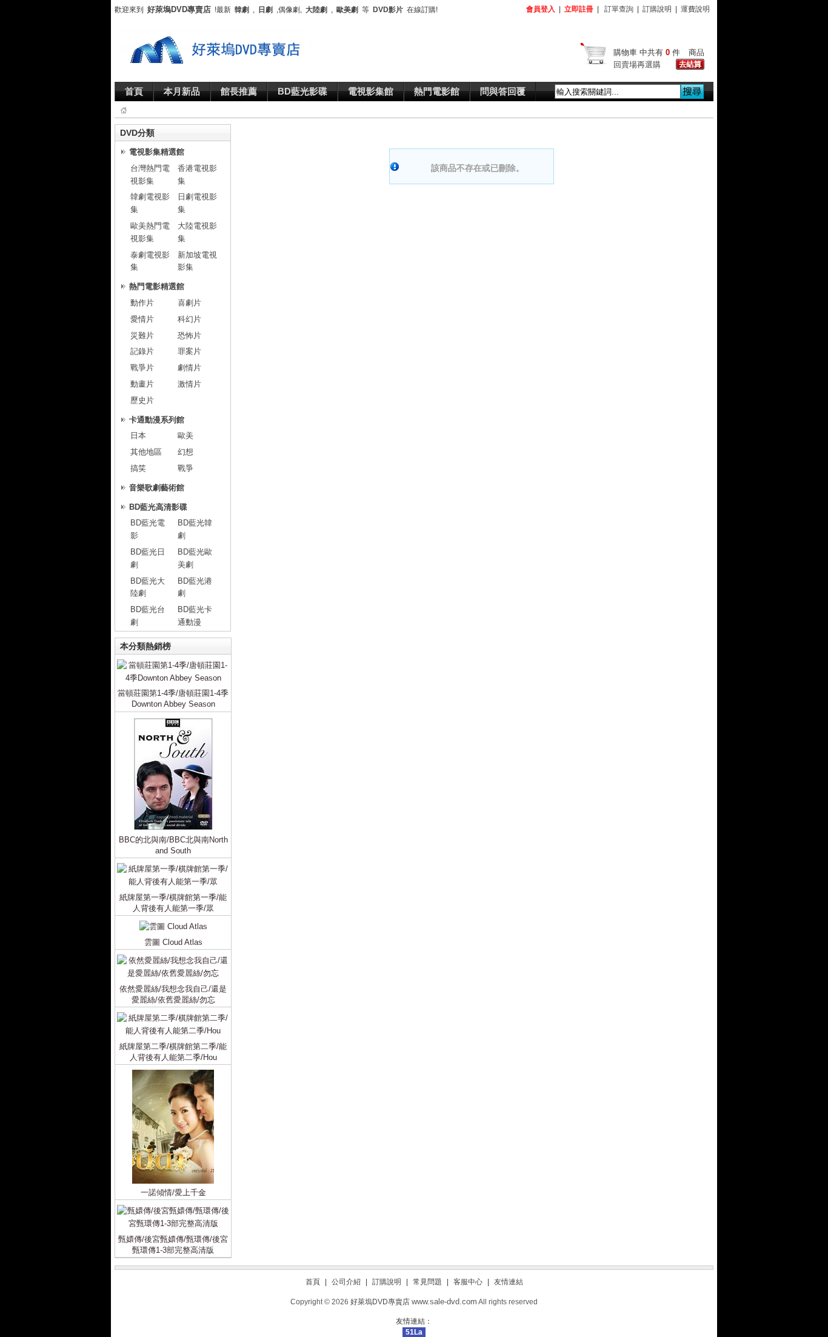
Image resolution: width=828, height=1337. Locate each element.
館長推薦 (239, 91)
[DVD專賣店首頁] (218, 26)
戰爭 (185, 468)
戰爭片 (142, 367)
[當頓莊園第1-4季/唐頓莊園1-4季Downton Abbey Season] (173, 661)
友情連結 (508, 1282)
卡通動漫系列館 (156, 419)
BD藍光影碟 (302, 91)
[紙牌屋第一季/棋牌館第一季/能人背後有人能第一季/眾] (173, 865)
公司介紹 (346, 1282)
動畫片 (142, 383)
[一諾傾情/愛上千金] (173, 1071)
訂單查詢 (618, 9)
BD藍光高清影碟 (158, 507)
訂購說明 (657, 9)
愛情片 (142, 319)
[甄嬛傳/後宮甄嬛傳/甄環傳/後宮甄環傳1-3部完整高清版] (173, 1207)
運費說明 (695, 9)
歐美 (185, 435)
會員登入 (540, 9)
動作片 (142, 302)
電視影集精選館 (156, 151)
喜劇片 (189, 302)
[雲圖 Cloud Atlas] (173, 922)
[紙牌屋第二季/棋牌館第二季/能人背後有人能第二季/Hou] (173, 1014)
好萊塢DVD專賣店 (380, 1302)
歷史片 (142, 400)
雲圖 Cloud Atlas (173, 942)
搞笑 (138, 468)
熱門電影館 (436, 91)
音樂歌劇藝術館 (156, 487)
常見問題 (427, 1282)
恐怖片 (189, 335)
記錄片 (142, 351)
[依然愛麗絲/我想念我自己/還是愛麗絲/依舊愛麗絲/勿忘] (173, 956)
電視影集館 (370, 91)
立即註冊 (578, 9)
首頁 (134, 91)
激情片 (189, 383)
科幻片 (189, 319)
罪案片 (189, 351)
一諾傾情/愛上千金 (173, 1192)
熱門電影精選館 (156, 286)
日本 (138, 435)
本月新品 (182, 91)
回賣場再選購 (637, 64)
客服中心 (467, 1282)
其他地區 (146, 451)
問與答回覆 (503, 91)
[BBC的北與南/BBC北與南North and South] (173, 719)
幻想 (185, 451)
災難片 (142, 335)
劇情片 (189, 367)
